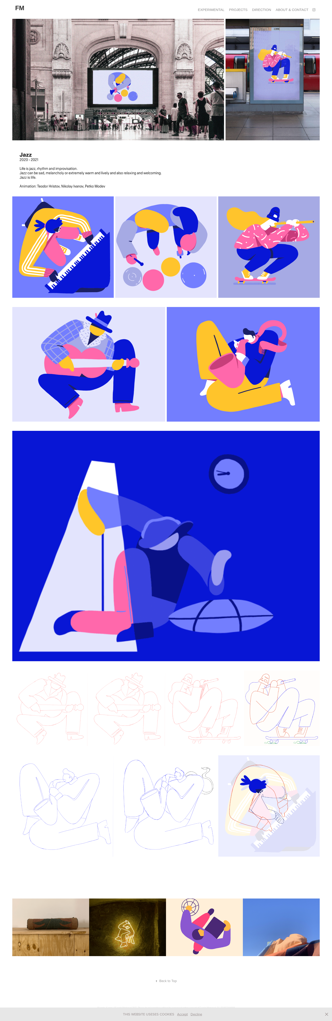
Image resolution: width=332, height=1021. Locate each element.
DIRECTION (261, 10)
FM (19, 8)
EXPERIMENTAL (211, 10)
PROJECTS (238, 10)
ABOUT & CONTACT (292, 10)
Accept (182, 1014)
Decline (196, 1014)
